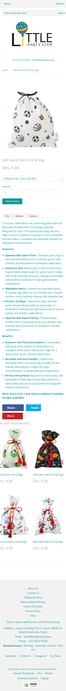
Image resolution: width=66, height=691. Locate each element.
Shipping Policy (33, 597)
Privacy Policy (33, 611)
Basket (60, 3)
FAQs (33, 615)
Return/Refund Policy (33, 602)
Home (5, 70)
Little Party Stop (22, 669)
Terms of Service (33, 606)
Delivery (19, 216)
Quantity (6, 186)
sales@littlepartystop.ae (37, 636)
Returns (33, 216)
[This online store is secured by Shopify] (31, 687)
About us (33, 588)
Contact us (33, 593)
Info (7, 216)
